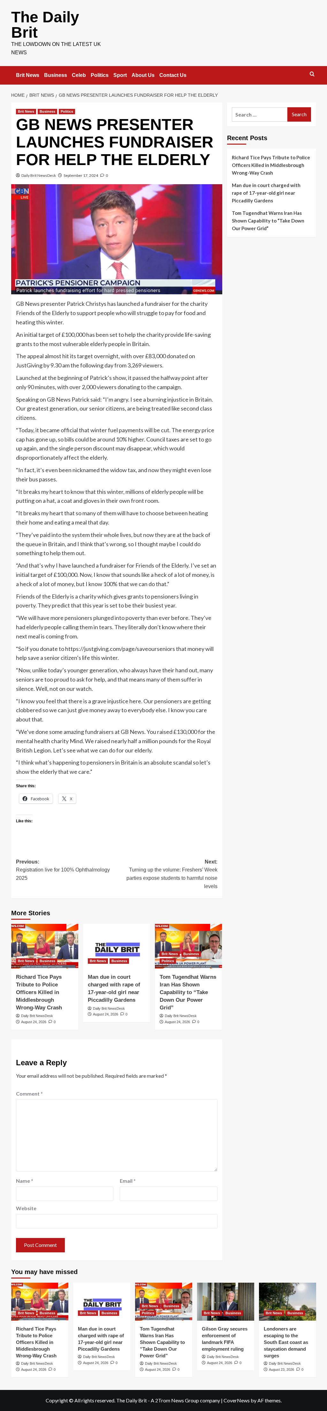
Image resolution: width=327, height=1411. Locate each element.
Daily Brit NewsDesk (38, 175)
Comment (29, 1093)
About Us (143, 75)
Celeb (79, 75)
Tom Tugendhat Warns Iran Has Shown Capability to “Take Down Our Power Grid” (188, 992)
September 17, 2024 (81, 175)
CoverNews (237, 1400)
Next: (171, 874)
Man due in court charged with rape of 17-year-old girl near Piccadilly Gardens (266, 192)
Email (128, 1181)
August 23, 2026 (281, 1369)
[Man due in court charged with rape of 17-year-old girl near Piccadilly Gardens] (116, 946)
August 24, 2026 (33, 1022)
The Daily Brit (45, 25)
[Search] (312, 74)
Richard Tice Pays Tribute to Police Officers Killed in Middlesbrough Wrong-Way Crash (39, 992)
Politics (100, 75)
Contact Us (172, 75)
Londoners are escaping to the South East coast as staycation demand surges (286, 1342)
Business (55, 75)
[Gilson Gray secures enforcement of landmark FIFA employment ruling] (225, 1302)
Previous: (63, 870)
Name (24, 1181)
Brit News (27, 75)
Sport (120, 75)
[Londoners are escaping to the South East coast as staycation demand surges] (287, 1302)
